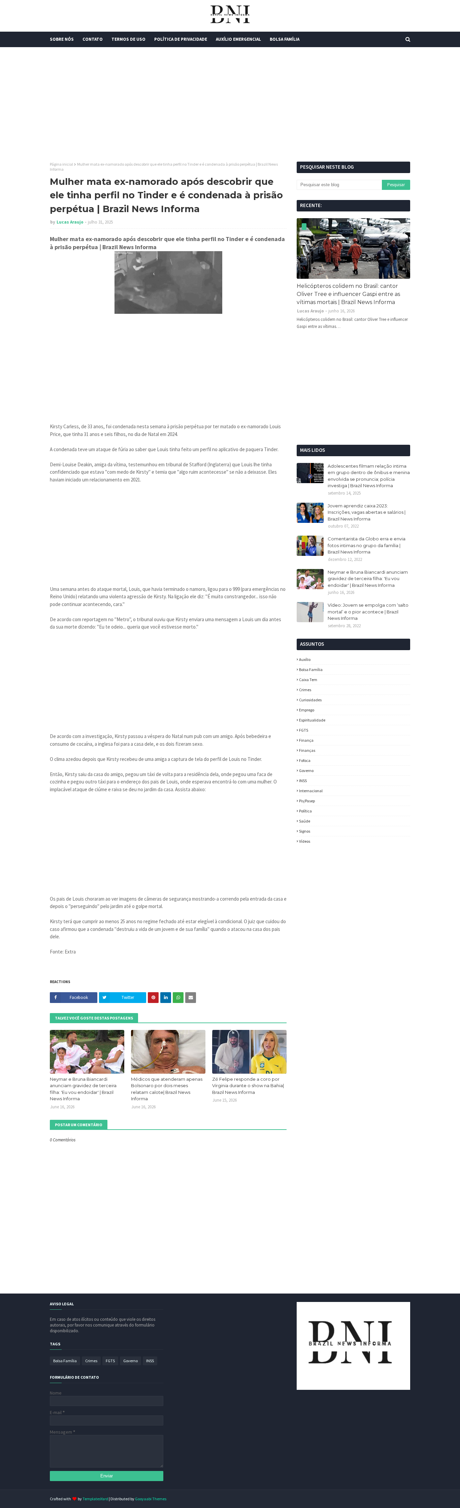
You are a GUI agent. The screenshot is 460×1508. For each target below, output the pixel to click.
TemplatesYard (95, 1498)
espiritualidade (312, 720)
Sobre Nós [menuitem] (62, 39)
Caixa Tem (308, 679)
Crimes (305, 689)
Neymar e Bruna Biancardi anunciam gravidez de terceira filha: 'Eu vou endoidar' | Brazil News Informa (83, 1089)
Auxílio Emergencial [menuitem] (238, 39)
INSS (303, 780)
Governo (306, 770)
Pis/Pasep (307, 800)
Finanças (307, 750)
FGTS (303, 730)
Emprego (306, 709)
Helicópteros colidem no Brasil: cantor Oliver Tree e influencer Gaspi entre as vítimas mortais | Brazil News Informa (348, 294)
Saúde (304, 821)
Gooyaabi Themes (150, 1498)
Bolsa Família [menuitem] (284, 39)
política (305, 810)
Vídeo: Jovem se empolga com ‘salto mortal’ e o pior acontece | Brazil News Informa (368, 611)
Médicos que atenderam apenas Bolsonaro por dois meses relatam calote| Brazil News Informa (166, 1089)
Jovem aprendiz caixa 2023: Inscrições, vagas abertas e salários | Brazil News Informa (366, 512)
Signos (304, 831)
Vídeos (304, 841)
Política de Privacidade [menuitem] (180, 39)
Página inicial (61, 164)
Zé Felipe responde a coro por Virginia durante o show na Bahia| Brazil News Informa (248, 1085)
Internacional (311, 790)
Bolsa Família (311, 669)
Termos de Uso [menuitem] (128, 39)
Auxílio (304, 659)
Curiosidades (310, 699)
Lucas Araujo (70, 222)
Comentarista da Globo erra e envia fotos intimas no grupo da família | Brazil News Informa (366, 545)
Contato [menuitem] (93, 39)
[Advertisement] (230, 104)
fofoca (304, 760)
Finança (306, 740)
